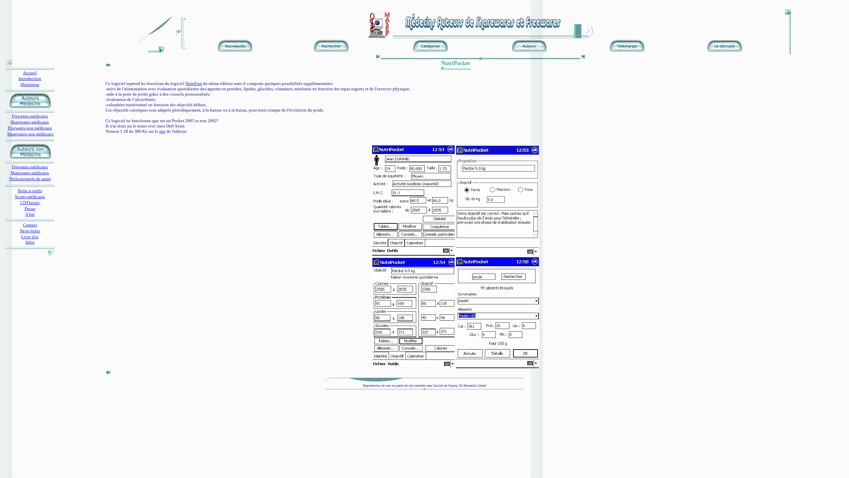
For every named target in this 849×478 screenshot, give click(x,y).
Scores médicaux (30, 196)
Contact (30, 224)
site (162, 131)
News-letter (30, 230)
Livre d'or (29, 236)
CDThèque (30, 202)
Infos (30, 242)
